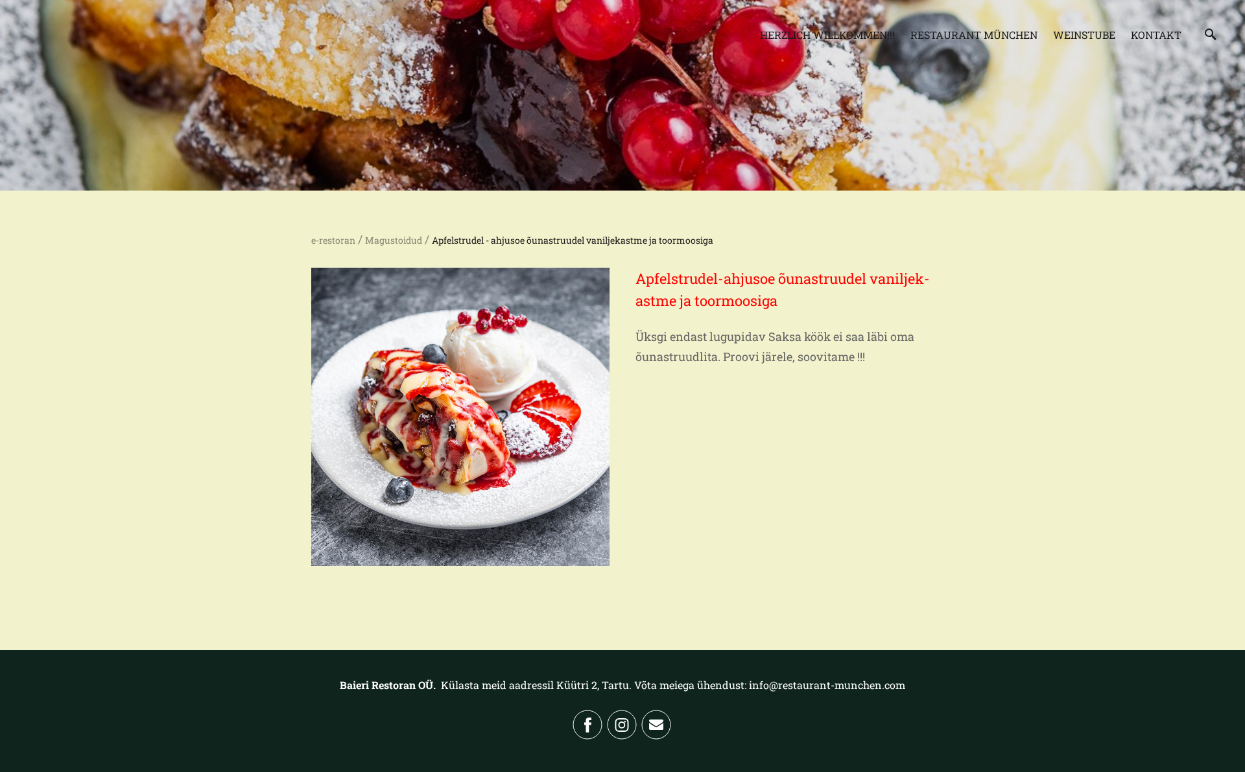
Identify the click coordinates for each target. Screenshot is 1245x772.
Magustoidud (393, 240)
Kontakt (1156, 34)
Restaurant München (974, 34)
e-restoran (333, 240)
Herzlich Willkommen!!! (827, 34)
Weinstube (1084, 34)
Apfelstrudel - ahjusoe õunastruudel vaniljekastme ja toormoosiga (572, 240)
